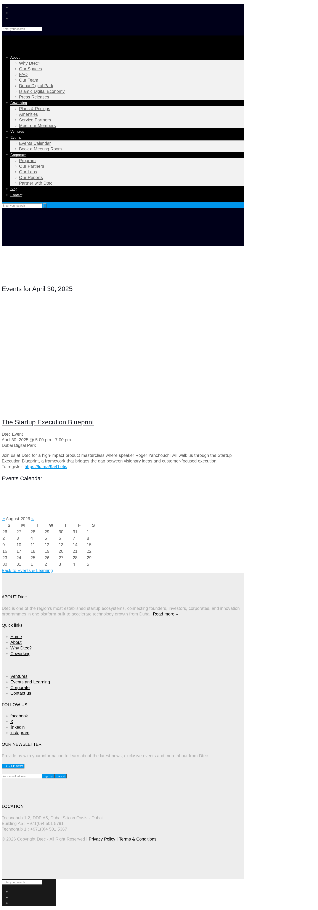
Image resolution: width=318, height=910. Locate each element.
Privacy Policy (102, 839)
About (16, 642)
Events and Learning (30, 682)
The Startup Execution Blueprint (48, 422)
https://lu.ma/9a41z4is (46, 466)
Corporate (20, 687)
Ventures (18, 676)
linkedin (17, 727)
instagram (19, 732)
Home (16, 636)
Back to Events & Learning (27, 570)
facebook (19, 716)
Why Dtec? (21, 648)
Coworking (20, 653)
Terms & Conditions (137, 839)
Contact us (20, 693)
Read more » (165, 614)
